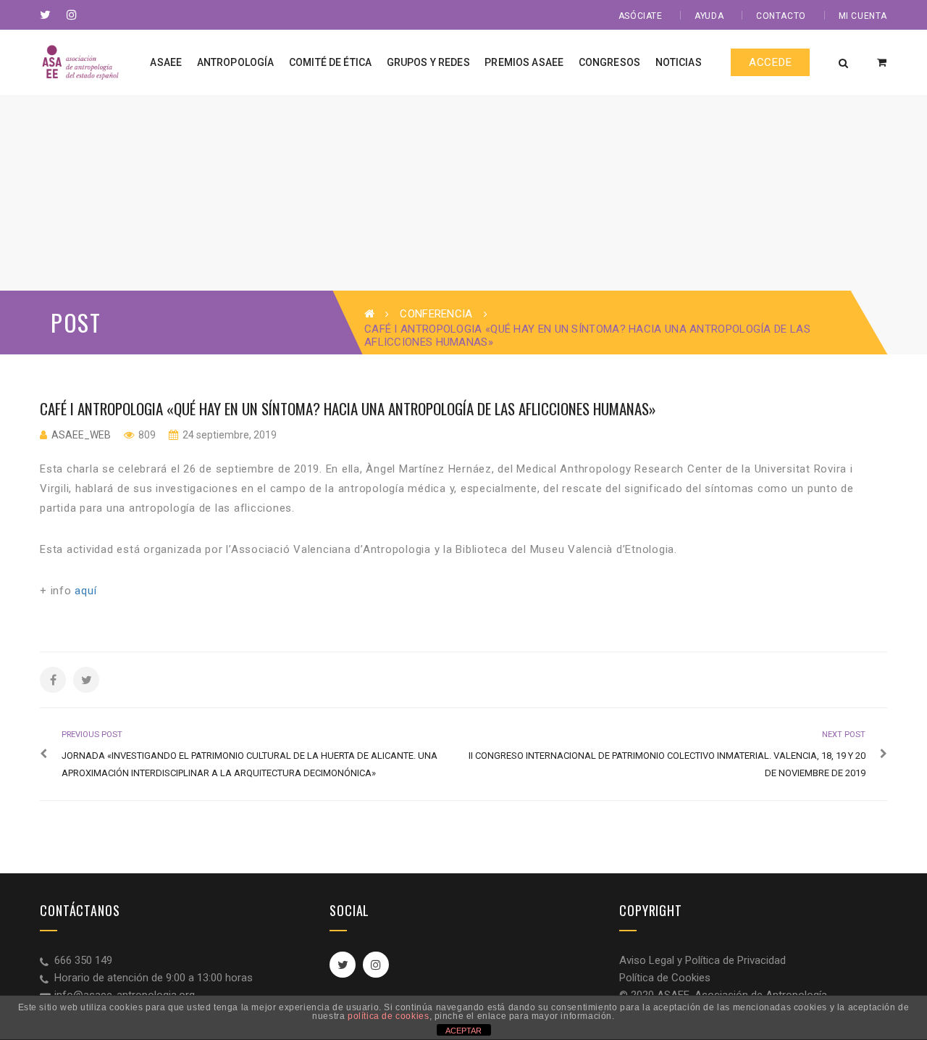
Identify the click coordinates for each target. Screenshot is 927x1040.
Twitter (343, 965)
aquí (85, 590)
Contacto (781, 16)
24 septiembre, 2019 (228, 435)
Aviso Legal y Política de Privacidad (702, 960)
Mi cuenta (863, 16)
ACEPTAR (463, 1030)
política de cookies (388, 1016)
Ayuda (709, 16)
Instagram (376, 965)
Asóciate (640, 16)
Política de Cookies (664, 977)
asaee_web (81, 435)
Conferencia (436, 313)
